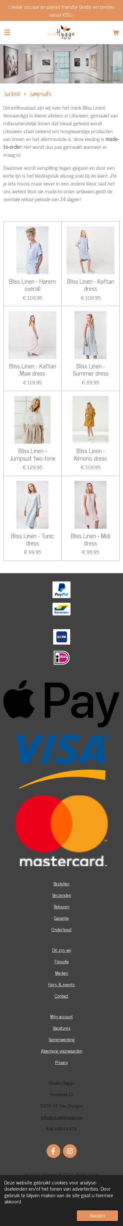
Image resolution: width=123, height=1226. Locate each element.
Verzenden (61, 894)
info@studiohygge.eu (61, 1117)
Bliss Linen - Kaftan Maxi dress (32, 369)
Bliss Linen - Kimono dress (90, 454)
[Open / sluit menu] (7, 32)
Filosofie (61, 961)
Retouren (62, 906)
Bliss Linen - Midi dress (90, 539)
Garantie (61, 917)
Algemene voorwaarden (61, 1050)
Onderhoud (61, 929)
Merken (61, 972)
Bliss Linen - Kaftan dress (90, 284)
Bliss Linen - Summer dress (91, 369)
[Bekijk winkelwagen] (116, 32)
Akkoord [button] (97, 1215)
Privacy (61, 1062)
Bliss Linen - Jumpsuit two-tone (32, 454)
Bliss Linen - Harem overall (32, 284)
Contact (61, 995)
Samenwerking (61, 1039)
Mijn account (61, 1016)
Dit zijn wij (61, 949)
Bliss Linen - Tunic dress (32, 539)
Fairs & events (61, 984)
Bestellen (61, 883)
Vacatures (62, 1027)
